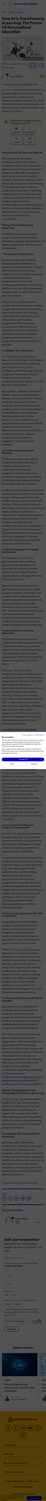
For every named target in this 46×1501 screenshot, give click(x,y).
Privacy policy (27, 735)
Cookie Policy (39, 735)
